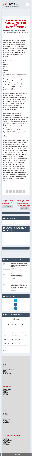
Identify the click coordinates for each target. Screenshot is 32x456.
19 (12, 339)
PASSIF (4, 391)
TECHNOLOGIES (6, 439)
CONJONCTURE (6, 369)
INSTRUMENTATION (9, 395)
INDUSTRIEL (5, 414)
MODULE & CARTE (6, 442)
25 (8, 343)
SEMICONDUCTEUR (7, 389)
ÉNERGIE (5, 443)
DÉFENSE (5, 420)
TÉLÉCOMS (5, 421)
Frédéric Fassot (14, 30)
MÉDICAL (5, 415)
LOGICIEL (5, 393)
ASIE (4, 368)
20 (16, 339)
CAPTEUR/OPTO (6, 390)
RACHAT (4, 370)
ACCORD (5, 372)
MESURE (4, 445)
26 (12, 343)
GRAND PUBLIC (6, 422)
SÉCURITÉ (5, 418)
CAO (4, 395)
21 (19, 339)
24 (5, 343)
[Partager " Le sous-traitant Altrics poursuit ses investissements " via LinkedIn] (17, 191)
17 (5, 339)
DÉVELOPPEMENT (6, 444)
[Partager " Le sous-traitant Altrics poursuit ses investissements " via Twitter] (10, 191)
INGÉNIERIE (5, 396)
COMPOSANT (5, 441)
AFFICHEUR (5, 392)
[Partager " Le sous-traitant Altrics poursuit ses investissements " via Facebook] (7, 191)
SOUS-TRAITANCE (14, 32)
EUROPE (4, 365)
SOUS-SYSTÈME (6, 394)
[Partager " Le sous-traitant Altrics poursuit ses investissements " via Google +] (14, 191)
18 (8, 339)
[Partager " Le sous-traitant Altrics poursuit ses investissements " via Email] (20, 191)
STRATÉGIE (24, 32)
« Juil (4, 350)
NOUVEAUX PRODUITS (7, 440)
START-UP (5, 413)
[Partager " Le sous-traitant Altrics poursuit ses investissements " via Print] (24, 191)
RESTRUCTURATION (7, 373)
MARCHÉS (12, 369)
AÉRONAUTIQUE (6, 419)
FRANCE (6, 32)
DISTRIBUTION (6, 438)
